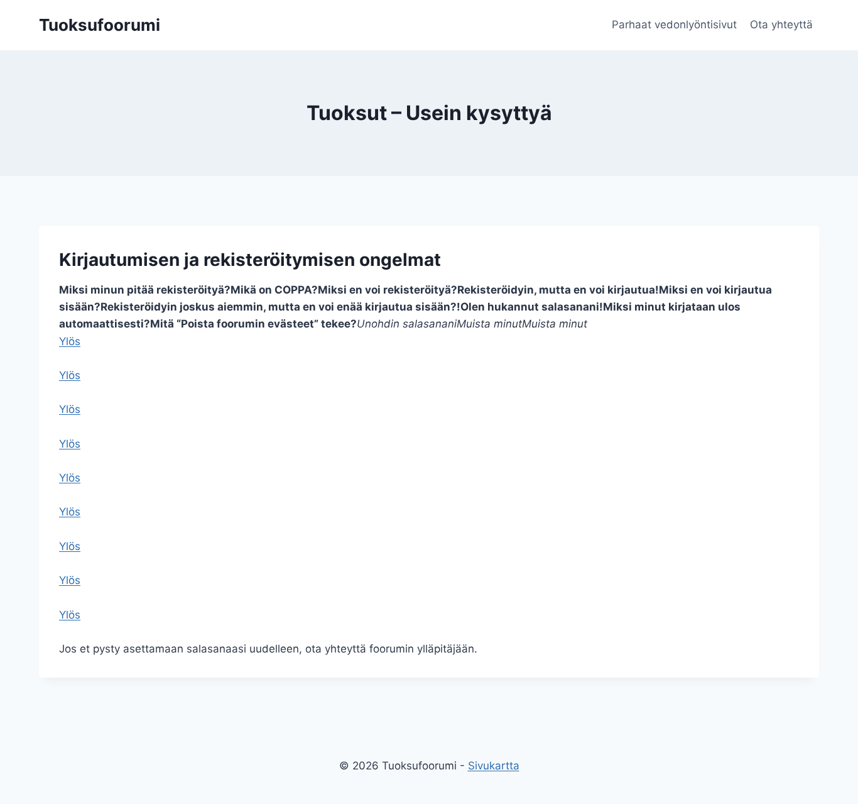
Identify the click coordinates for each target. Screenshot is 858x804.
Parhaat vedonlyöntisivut (674, 24)
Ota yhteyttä (781, 24)
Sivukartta (493, 765)
